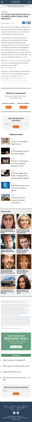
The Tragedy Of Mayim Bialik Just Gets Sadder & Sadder (8, 231)
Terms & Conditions (21, 407)
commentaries (12, 318)
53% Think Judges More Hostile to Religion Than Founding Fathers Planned (20, 175)
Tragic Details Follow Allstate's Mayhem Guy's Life (8, 251)
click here (23, 57)
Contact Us (19, 409)
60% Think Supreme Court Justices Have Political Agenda (20, 188)
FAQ (18, 406)
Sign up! (16, 127)
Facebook (13, 68)
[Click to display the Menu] (2, 2)
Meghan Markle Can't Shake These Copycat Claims (23, 292)
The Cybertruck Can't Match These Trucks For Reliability (7, 292)
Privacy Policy (11, 407)
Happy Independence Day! (12, 372)
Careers (12, 409)
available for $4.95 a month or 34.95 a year (21, 319)
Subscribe (23, 107)
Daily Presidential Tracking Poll (14, 360)
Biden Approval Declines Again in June (16, 366)
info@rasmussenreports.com (10, 418)
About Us (6, 406)
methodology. (23, 86)
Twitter (5, 68)
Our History (13, 406)
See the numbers (16, 347)
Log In (29, 2)
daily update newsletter (21, 313)
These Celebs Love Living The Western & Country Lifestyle (23, 272)
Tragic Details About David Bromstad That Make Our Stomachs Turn (8, 272)
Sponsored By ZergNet (25, 211)
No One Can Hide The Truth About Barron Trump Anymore (23, 251)
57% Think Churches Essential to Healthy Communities (18, 200)
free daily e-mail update (14, 60)
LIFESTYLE (4, 12)
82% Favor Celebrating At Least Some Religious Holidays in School (20, 163)
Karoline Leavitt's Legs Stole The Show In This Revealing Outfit (23, 231)
